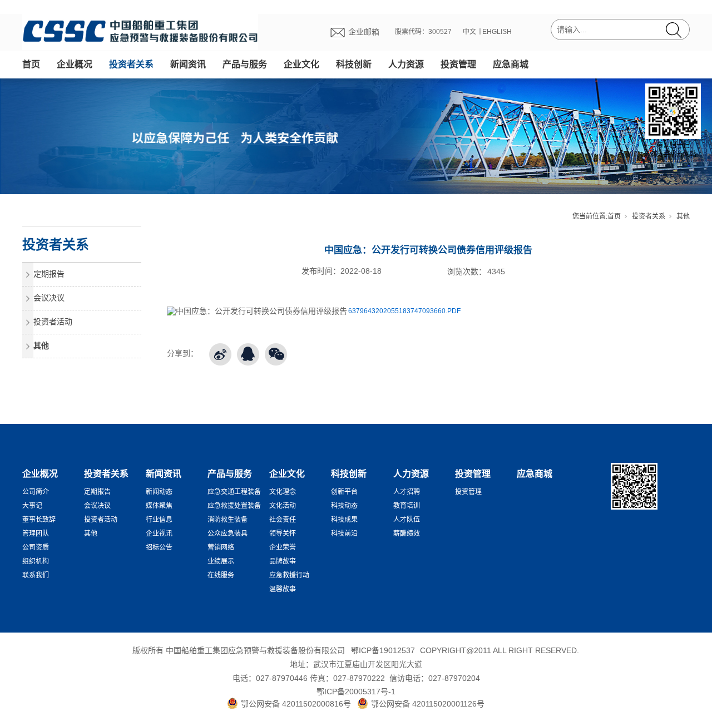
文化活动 (282, 506)
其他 (683, 216)
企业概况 (74, 64)
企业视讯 (159, 533)
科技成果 (344, 520)
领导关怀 (282, 533)
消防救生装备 (227, 520)
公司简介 (35, 492)
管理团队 (35, 533)
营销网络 (220, 547)
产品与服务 (244, 64)
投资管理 (458, 64)
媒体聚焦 (159, 506)
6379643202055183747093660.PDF (404, 311)
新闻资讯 (188, 64)
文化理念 (282, 492)
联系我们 (35, 575)
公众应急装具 (227, 533)
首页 (31, 64)
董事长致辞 (39, 520)
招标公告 (159, 547)
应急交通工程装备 (234, 492)
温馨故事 (282, 589)
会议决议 (49, 297)
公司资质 (35, 547)
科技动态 (344, 506)
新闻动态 (159, 492)
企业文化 (301, 64)
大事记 (32, 506)
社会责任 (282, 520)
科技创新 (354, 64)
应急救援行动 (289, 575)
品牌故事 (282, 561)
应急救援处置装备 (234, 506)
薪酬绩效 (406, 533)
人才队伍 (406, 520)
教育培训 (406, 506)
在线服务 (220, 575)
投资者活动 (52, 321)
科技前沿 (344, 533)
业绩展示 (220, 561)
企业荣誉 (282, 547)
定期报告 (49, 273)
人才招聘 (406, 492)
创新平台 (344, 492)
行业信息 (159, 520)
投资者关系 (131, 64)
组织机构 (35, 561)
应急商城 (510, 64)
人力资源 (406, 64)
